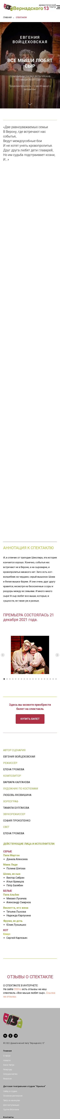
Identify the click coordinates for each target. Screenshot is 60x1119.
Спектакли (21, 17)
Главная (7, 17)
